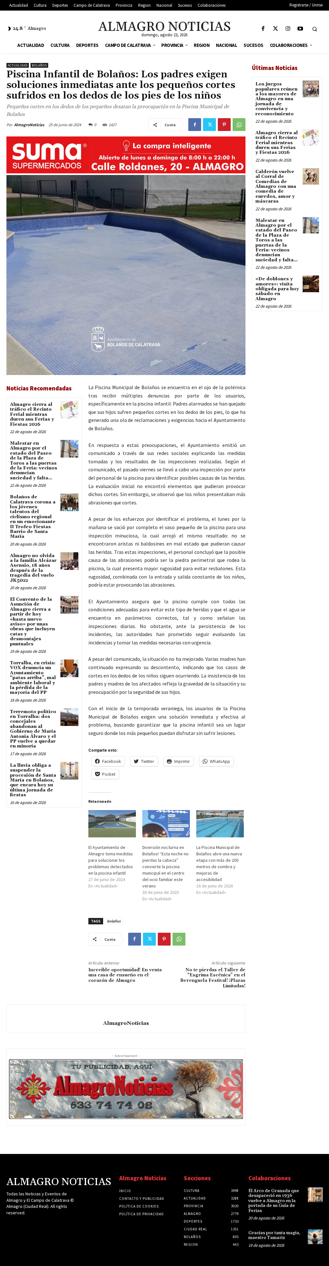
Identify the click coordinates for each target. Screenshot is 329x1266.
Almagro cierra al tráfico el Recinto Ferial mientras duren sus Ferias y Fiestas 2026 (32, 414)
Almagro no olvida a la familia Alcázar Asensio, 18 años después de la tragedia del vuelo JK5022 (33, 568)
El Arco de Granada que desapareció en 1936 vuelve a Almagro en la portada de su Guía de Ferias (273, 1201)
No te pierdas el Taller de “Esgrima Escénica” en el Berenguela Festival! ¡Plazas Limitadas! (212, 978)
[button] (315, 29)
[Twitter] (275, 29)
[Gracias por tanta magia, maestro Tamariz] (315, 1236)
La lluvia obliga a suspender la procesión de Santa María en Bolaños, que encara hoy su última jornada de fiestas (33, 780)
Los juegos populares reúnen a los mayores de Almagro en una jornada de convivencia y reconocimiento (276, 99)
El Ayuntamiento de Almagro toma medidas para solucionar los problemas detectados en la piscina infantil (110, 860)
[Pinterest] (224, 124)
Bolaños (39, 65)
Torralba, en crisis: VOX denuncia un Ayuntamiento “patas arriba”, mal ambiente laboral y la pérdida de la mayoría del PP (33, 677)
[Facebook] (263, 29)
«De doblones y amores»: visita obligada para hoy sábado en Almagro (277, 289)
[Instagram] (288, 29)
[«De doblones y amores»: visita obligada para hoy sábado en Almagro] (311, 283)
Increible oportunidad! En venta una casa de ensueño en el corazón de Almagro (125, 975)
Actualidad (18, 65)
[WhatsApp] (239, 124)
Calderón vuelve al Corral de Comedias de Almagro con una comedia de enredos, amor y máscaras (275, 186)
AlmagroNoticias (29, 124)
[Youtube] (300, 29)
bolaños (113, 921)
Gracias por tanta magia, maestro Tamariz (274, 1235)
